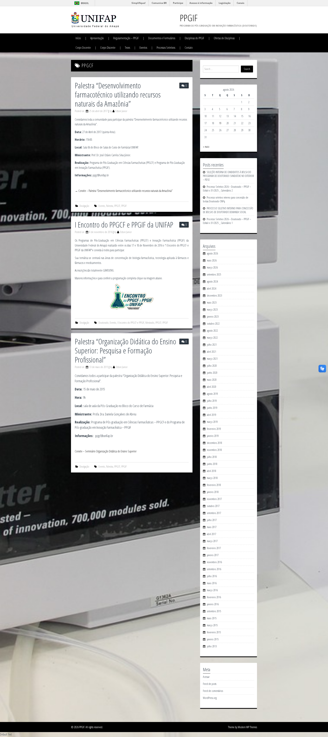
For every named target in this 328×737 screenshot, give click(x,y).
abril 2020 (211, 387)
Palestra (109, 206)
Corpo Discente (107, 48)
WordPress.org (210, 698)
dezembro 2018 (214, 443)
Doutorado (104, 322)
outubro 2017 (213, 506)
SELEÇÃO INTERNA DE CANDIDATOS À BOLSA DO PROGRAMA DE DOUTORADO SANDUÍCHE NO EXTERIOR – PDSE (228, 175)
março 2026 (212, 267)
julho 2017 (212, 520)
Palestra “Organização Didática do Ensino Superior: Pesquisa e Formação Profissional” (125, 350)
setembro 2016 (214, 569)
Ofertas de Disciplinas (224, 38)
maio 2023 (212, 302)
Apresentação (97, 38)
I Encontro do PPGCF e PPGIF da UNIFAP (124, 224)
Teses (127, 48)
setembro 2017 (214, 513)
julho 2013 (212, 646)
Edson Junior (121, 111)
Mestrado (149, 322)
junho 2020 (212, 372)
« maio (206, 146)
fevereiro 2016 (214, 597)
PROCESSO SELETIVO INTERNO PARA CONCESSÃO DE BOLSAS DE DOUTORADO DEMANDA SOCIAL (228, 210)
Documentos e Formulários (161, 38)
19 (220, 123)
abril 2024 (211, 288)
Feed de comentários (213, 691)
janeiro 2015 (213, 639)
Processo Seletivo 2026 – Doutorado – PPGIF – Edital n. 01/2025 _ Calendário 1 (227, 221)
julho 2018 (212, 457)
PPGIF (188, 18)
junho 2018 (212, 464)
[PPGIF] (95, 19)
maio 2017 (212, 527)
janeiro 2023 (213, 316)
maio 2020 (212, 379)
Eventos (143, 48)
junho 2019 (212, 408)
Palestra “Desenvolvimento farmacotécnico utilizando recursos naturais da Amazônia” (118, 94)
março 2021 (212, 358)
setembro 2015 (214, 611)
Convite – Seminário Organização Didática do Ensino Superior (105, 451)
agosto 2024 (212, 281)
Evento (102, 206)
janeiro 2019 (213, 436)
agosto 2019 (212, 394)
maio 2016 (212, 583)
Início (78, 38)
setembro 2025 (214, 274)
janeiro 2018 (213, 492)
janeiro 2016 (213, 604)
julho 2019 (212, 401)
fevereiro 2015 (214, 632)
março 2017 (212, 541)
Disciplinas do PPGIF (194, 38)
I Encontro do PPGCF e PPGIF (130, 322)
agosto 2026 (212, 253)
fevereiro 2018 (214, 485)
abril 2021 (211, 351)
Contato (189, 48)
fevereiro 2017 (214, 548)
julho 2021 (212, 344)
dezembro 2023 (214, 295)
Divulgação (84, 206)
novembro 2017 (214, 499)
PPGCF (117, 206)
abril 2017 (211, 534)
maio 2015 (212, 618)
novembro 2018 (214, 450)
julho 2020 (212, 365)
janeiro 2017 (213, 555)
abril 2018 (211, 471)
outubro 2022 (213, 323)
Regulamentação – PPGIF (126, 38)
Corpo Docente (83, 48)
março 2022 (212, 337)
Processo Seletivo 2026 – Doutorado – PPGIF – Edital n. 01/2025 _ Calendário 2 (227, 188)
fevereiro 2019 (214, 429)
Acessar (206, 677)
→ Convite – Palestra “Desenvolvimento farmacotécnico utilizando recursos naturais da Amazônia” (124, 191)
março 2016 (212, 590)
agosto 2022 (212, 330)
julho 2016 (212, 576)
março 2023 (212, 309)
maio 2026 (212, 260)
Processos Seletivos (166, 48)
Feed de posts (209, 684)
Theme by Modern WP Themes (242, 727)
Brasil (85, 3)
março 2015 (212, 625)
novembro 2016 (214, 562)
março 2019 (212, 422)
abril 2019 (211, 415)
